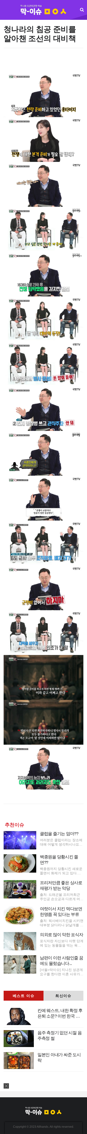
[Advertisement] (44, 62)
